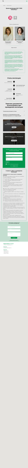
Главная (4, 5)
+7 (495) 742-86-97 (5, 252)
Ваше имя (9, 225)
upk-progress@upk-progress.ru (7, 247)
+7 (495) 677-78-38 (5, 253)
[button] (14, 137)
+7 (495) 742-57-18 (5, 251)
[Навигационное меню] (26, 1)
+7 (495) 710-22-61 (5, 250)
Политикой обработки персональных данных (14, 240)
